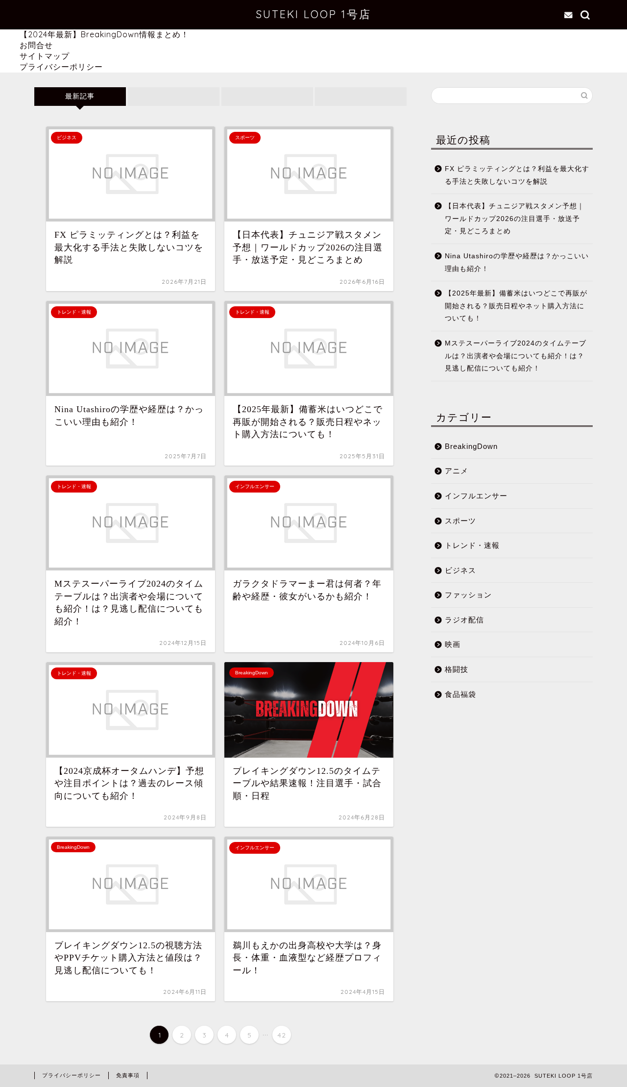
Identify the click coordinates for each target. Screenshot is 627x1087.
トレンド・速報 (472, 545)
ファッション (468, 595)
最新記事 (80, 96)
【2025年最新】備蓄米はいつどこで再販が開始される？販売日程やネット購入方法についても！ (516, 306)
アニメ (456, 471)
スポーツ (460, 521)
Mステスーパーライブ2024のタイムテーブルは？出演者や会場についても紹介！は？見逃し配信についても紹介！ (515, 356)
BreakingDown (471, 446)
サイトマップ (45, 56)
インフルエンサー (476, 496)
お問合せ (36, 45)
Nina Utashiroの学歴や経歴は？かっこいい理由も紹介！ (517, 262)
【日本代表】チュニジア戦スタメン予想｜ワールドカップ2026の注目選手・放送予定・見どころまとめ (514, 218)
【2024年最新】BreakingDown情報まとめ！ (104, 34)
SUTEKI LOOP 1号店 (313, 14)
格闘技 (456, 669)
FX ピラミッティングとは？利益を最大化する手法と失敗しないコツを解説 (517, 175)
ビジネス (460, 570)
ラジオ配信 (464, 620)
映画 (452, 644)
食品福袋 (460, 694)
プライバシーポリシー (61, 67)
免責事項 (128, 1075)
